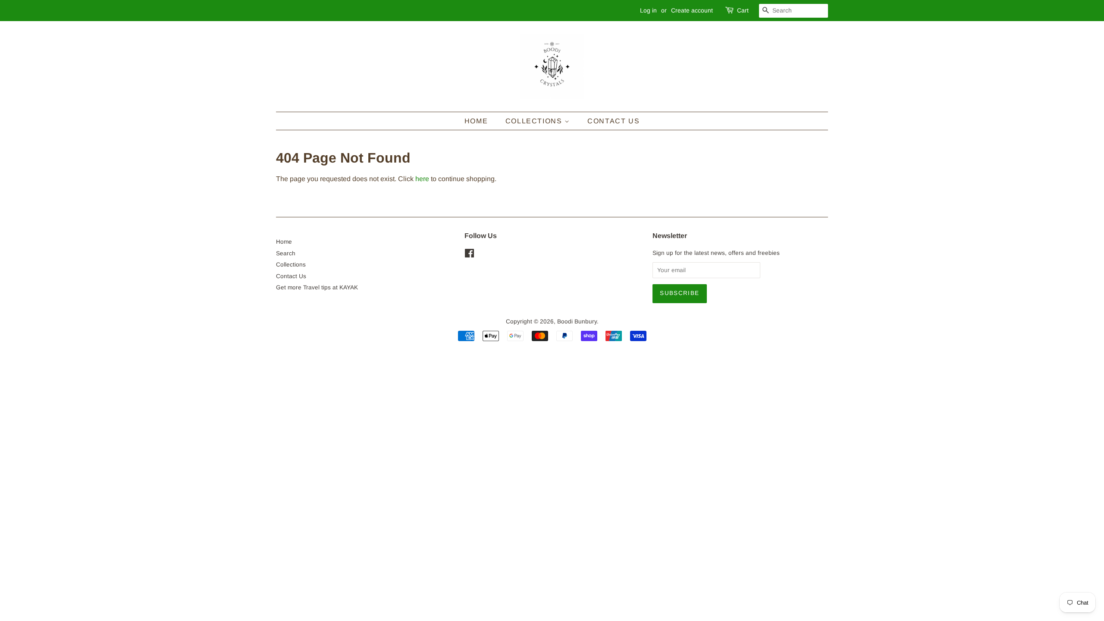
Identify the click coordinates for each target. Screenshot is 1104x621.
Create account (692, 10)
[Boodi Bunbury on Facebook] (469, 255)
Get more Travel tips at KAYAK (317, 287)
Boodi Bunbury (577, 321)
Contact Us (613, 121)
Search (285, 253)
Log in (648, 10)
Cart (743, 10)
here (422, 178)
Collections (535, 121)
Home (476, 121)
